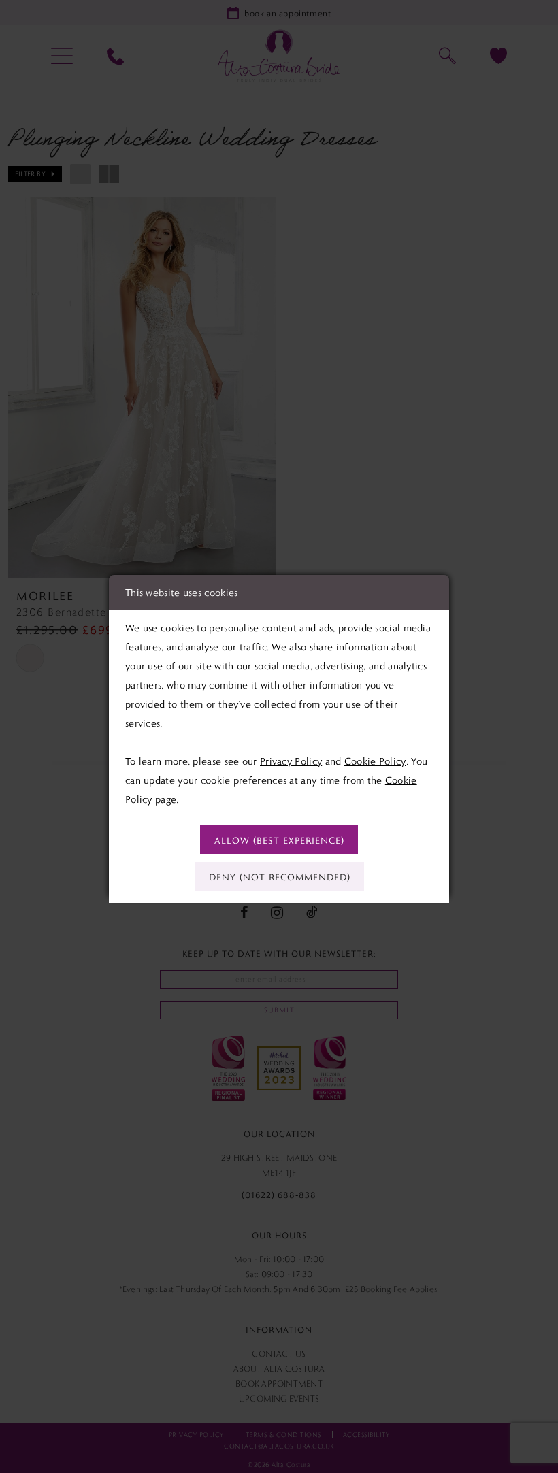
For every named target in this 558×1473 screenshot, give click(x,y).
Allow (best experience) (279, 840)
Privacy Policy (291, 761)
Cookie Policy (375, 761)
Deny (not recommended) (279, 877)
